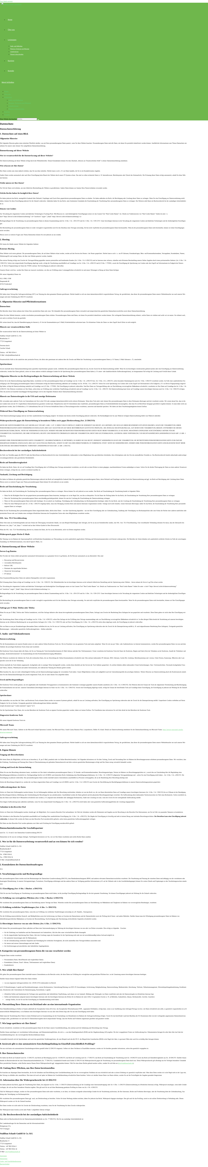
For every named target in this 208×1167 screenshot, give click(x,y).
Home (6, 91)
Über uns (7, 94)
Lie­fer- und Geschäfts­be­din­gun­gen (10, 1161)
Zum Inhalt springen (6, 1)
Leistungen (8, 97)
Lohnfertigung (13, 106)
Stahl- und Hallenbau (16, 100)
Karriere (7, 112)
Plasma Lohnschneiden (16, 109)
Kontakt (7, 115)
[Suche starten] (38, 119)
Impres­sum (3, 1156)
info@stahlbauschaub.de (125, 1063)
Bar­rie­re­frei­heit (4, 1164)
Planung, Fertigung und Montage (20, 103)
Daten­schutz (3, 1159)
